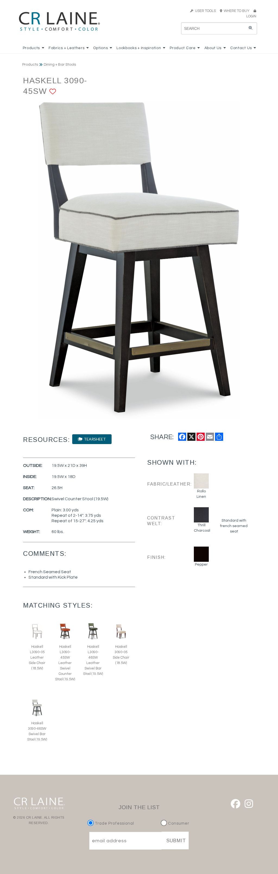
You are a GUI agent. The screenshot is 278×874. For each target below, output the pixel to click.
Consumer (178, 823)
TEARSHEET (94, 439)
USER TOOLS (204, 11)
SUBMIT (176, 840)
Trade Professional (114, 823)
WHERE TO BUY (237, 11)
